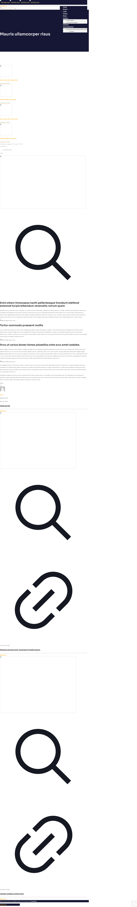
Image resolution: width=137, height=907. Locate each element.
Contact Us (3, 6)
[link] (15, 8)
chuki (9, 144)
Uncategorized (7, 150)
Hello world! (5, 406)
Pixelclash (34, 901)
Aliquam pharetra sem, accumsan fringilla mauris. (20, 650)
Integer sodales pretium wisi (12, 894)
